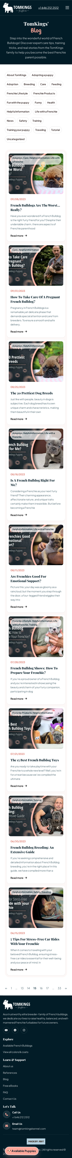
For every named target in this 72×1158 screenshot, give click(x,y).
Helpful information (40, 157)
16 (41, 988)
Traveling (46, 892)
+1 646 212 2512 (48, 8)
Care (25, 157)
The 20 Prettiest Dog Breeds (31, 393)
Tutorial (37, 800)
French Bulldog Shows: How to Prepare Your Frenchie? (34, 670)
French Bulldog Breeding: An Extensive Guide (32, 849)
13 (22, 988)
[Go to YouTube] (6, 1030)
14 (28, 988)
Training (33, 624)
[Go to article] (36, 173)
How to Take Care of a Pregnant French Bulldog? (35, 299)
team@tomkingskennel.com (29, 1128)
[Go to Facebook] (15, 1030)
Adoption (17, 157)
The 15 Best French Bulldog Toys (34, 760)
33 (59, 988)
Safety (37, 892)
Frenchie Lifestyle (21, 621)
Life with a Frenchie (44, 529)
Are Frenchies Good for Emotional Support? (28, 578)
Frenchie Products (22, 712)
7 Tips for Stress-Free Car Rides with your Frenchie (34, 941)
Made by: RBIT (36, 1141)
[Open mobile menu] (67, 7)
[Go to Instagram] (24, 1030)
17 (47, 988)
